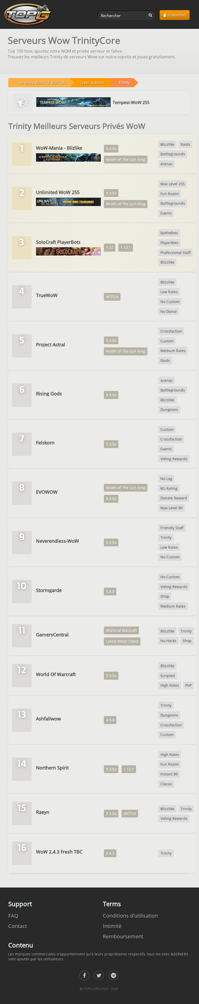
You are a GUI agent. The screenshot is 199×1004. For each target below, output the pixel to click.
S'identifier (176, 14)
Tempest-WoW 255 (131, 102)
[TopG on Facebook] (84, 975)
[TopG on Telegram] (113, 975)
